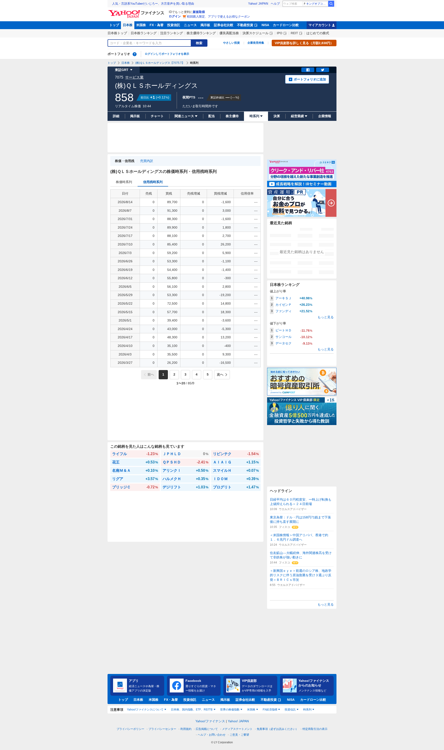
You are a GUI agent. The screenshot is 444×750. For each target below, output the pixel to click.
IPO (279, 33)
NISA (265, 25)
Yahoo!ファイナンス (210, 721)
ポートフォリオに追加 (310, 79)
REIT (294, 33)
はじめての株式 (317, 33)
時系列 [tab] (307, 709)
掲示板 (205, 25)
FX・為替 (156, 25)
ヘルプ (275, 3)
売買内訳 (146, 161)
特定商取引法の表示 (314, 729)
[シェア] (307, 69)
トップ (114, 25)
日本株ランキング (144, 33)
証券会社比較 (223, 25)
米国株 (141, 25)
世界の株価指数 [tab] (230, 709)
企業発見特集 (255, 42)
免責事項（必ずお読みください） (277, 729)
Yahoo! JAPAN (258, 3)
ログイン (175, 16)
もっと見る (326, 317)
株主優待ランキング (201, 33)
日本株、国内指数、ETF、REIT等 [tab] (192, 709)
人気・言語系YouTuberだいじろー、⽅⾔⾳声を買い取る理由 (153, 3)
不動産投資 (245, 25)
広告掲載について (207, 729)
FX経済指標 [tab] (270, 709)
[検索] (331, 4)
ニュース (190, 25)
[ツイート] (322, 69)
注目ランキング (171, 33)
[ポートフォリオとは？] (134, 54)
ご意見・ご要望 (239, 734)
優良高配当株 (229, 33)
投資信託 (173, 25)
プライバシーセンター (162, 729)
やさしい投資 (231, 42)
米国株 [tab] (251, 709)
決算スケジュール (255, 33)
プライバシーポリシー (130, 729)
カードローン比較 (286, 25)
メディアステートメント (237, 729)
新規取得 (199, 12)
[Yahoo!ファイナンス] (137, 11)
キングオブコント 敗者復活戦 (317, 3)
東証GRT (121, 70)
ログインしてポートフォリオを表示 (167, 53)
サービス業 (134, 77)
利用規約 (185, 729)
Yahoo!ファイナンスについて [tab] (145, 709)
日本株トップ (117, 33)
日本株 (128, 25)
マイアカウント (319, 25)
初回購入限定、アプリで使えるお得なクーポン (218, 16)
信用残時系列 (153, 182)
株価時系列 (124, 182)
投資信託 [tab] (290, 709)
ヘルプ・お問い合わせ (211, 734)
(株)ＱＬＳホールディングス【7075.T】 (160, 62)
